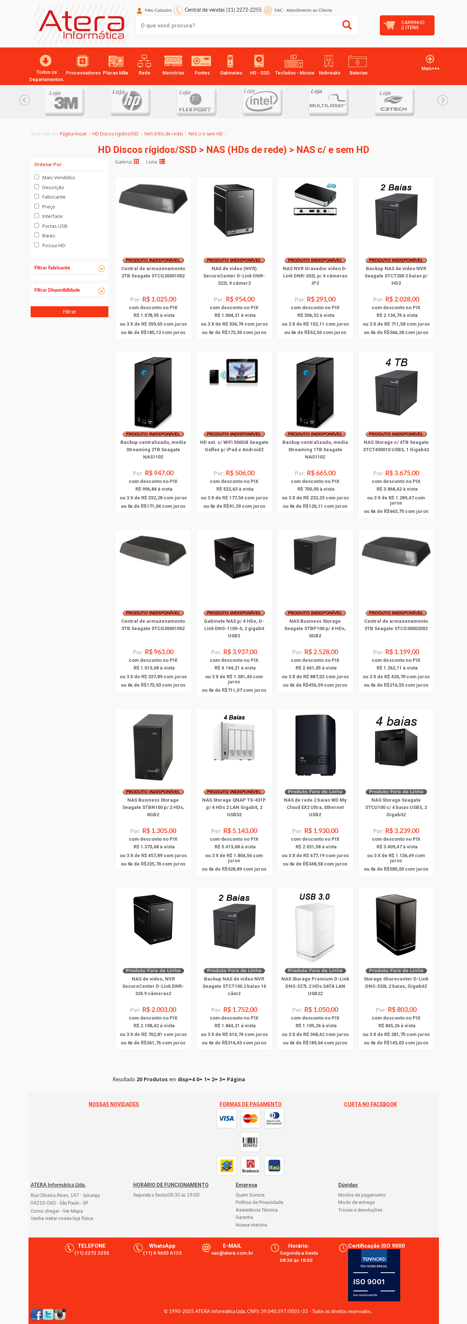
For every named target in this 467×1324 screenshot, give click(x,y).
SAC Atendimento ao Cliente (303, 10)
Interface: (52, 216)
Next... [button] (442, 100)
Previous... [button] (24, 100)
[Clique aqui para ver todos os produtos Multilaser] (340, 101)
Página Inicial (73, 134)
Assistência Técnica (257, 1210)
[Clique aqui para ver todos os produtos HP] (142, 101)
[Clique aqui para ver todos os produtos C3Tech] (406, 101)
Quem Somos (250, 1195)
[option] (76, 101)
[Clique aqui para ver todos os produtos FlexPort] (208, 101)
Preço (48, 206)
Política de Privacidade (259, 1202)
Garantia (244, 1217)
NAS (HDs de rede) (163, 134)
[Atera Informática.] (80, 26)
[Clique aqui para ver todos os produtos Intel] (274, 101)
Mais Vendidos (58, 177)
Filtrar (69, 311)
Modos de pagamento (362, 1195)
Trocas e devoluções (360, 1210)
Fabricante (54, 196)
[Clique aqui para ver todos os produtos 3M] (76, 101)
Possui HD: (54, 245)
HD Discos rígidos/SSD (115, 134)
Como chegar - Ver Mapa (57, 1211)
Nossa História (251, 1225)
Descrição (53, 187)
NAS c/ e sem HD (206, 134)
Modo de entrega (356, 1202)
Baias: (49, 235)
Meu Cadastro (158, 10)
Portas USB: (55, 226)
